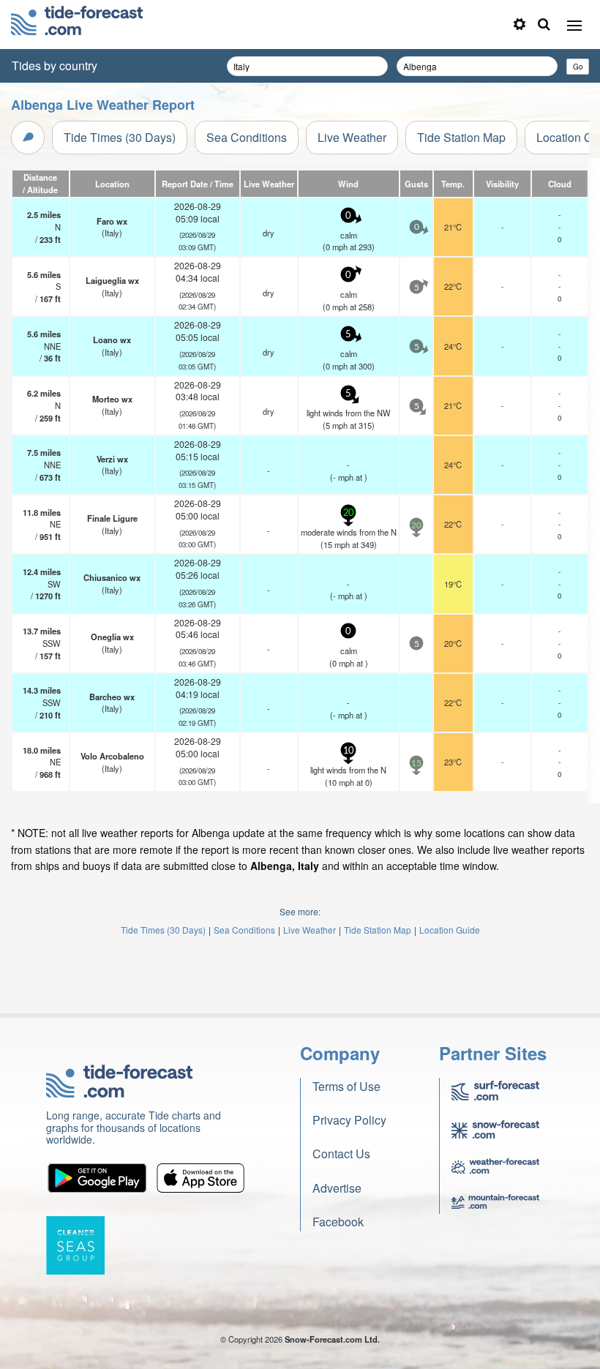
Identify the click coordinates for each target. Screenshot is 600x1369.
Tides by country (54, 65)
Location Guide (449, 929)
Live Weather (352, 137)
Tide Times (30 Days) (120, 137)
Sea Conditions (246, 137)
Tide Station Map (461, 137)
